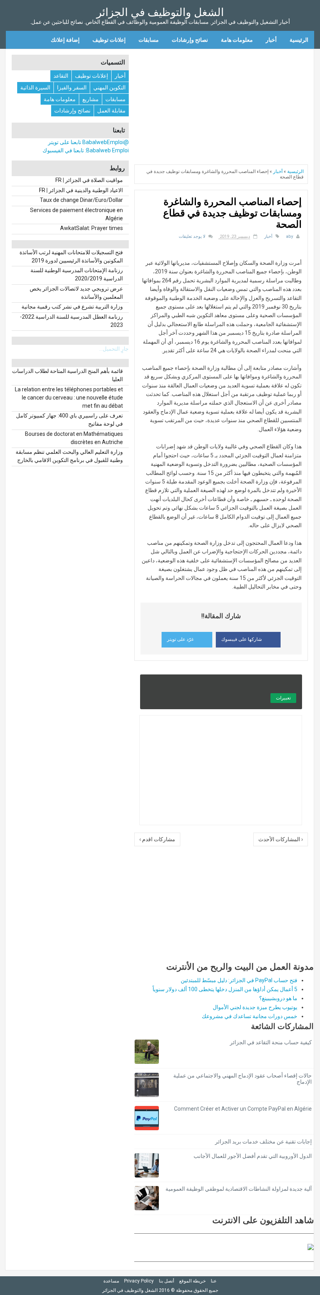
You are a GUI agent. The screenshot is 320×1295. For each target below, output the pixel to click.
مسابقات (149, 40)
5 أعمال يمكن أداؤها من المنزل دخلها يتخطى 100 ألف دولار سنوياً (225, 989)
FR (58, 180)
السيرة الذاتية (35, 87)
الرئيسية (299, 40)
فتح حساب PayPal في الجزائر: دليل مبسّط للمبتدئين (239, 980)
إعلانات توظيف (109, 40)
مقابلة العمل (111, 110)
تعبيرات (283, 698)
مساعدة (111, 1281)
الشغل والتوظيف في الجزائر (160, 12)
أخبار (271, 40)
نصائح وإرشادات (190, 40)
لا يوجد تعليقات (192, 236)
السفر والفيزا (72, 87)
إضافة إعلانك (65, 40)
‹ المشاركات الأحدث (280, 839)
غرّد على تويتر (180, 639)
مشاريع (90, 99)
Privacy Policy (139, 1281)
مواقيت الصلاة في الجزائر (94, 180)
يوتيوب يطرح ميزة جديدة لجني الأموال (255, 1007)
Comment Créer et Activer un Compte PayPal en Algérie (243, 1109)
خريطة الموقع (192, 1281)
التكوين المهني (109, 87)
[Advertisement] (224, 104)
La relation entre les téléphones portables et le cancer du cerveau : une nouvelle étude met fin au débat (69, 397)
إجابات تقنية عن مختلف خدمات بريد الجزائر (263, 1141)
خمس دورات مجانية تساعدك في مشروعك (249, 1016)
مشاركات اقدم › (157, 839)
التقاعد (60, 76)
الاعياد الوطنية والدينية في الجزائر (86, 190)
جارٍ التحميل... (114, 349)
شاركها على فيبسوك (241, 639)
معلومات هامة (237, 40)
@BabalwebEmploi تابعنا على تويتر (88, 142)
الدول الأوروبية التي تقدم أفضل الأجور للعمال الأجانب (253, 1156)
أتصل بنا (166, 1281)
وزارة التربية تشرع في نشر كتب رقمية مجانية (72, 306)
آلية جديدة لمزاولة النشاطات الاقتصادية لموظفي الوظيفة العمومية (238, 1189)
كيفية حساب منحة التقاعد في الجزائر (271, 1042)
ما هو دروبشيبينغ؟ (278, 998)
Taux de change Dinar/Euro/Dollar (81, 200)
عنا (214, 1281)
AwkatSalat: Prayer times (91, 228)
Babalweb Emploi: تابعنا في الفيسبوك (86, 150)
